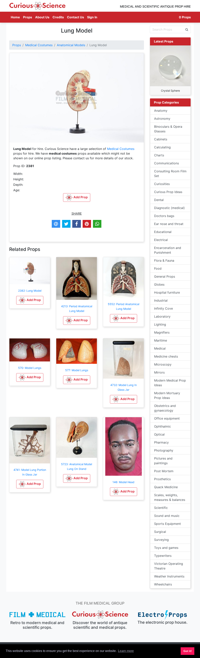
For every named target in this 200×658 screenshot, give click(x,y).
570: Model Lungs (29, 367)
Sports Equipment (167, 524)
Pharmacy (161, 442)
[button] (29, 300)
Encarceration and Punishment (167, 250)
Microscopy (162, 364)
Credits (58, 17)
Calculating (162, 147)
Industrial (161, 300)
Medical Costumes (39, 45)
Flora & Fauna (164, 260)
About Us (42, 17)
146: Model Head (123, 482)
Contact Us (75, 17)
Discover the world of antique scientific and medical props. (100, 625)
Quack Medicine (166, 487)
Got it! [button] (187, 651)
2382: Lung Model (29, 290)
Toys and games (166, 548)
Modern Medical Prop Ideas (170, 382)
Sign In (92, 17)
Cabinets (160, 139)
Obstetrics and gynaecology (165, 408)
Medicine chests (166, 356)
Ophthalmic (162, 426)
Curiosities (162, 184)
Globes (159, 284)
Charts (159, 155)
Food (158, 268)
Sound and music (166, 516)
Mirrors (159, 372)
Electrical (161, 240)
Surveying (161, 540)
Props (27, 17)
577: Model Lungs (76, 370)
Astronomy (162, 118)
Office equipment (167, 418)
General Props (164, 276)
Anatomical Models (71, 45)
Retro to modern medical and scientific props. (37, 625)
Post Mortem (163, 471)
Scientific (161, 508)
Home (16, 17)
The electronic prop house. (163, 622)
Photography (163, 450)
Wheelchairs (163, 584)
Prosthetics (162, 479)
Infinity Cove (163, 308)
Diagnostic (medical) (169, 208)
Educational (162, 232)
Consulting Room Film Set (170, 173)
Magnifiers (162, 332)
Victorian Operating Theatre (168, 566)
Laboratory (162, 316)
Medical (160, 348)
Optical (159, 434)
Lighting (160, 324)
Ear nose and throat (168, 224)
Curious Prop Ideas (168, 192)
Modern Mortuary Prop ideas (167, 395)
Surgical (160, 532)
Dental (159, 200)
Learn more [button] (126, 651)
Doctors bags (164, 216)
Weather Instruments (169, 576)
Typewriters (162, 556)
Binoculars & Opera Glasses (168, 129)
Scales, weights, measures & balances (169, 497)
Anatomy (160, 110)
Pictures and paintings (163, 460)
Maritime (160, 340)
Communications (166, 163)
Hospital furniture (167, 292)
